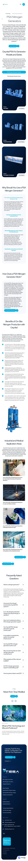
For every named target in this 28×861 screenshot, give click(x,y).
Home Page (8, 13)
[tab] (14, 72)
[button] (23, 4)
